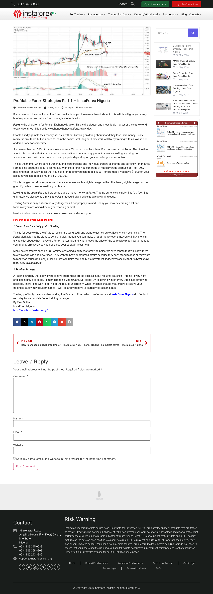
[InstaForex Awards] (56, 497)
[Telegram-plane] (43, 567)
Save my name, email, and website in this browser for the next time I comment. (66, 458)
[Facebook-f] (22, 567)
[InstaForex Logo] (34, 14)
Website (18, 445)
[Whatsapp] (50, 567)
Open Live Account (155, 4)
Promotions (170, 14)
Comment (20, 376)
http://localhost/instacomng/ (30, 310)
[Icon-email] (36, 567)
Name (18, 418)
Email (17, 432)
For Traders (76, 14)
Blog (184, 14)
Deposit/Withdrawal (146, 14)
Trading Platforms (118, 14)
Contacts (194, 14)
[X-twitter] (29, 567)
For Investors (96, 14)
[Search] (193, 33)
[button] (132, 4)
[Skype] (57, 567)
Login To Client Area (186, 4)
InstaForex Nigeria (122, 294)
